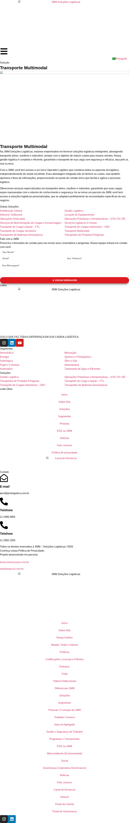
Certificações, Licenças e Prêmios (65, 659)
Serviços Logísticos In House (80, 223)
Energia (4, 357)
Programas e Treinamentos (64, 739)
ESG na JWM (64, 431)
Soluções (64, 409)
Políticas (64, 652)
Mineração (70, 352)
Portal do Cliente (64, 804)
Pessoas (64, 423)
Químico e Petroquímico (77, 357)
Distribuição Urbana (11, 210)
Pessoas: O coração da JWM (64, 710)
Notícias (64, 438)
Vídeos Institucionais (64, 681)
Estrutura (64, 666)
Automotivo (6, 368)
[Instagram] (4, 343)
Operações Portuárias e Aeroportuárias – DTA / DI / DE (94, 218)
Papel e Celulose (9, 365)
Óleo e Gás (70, 360)
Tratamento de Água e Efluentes (82, 368)
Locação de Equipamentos (79, 214)
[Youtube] (20, 343)
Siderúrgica (6, 360)
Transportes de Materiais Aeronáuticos (21, 235)
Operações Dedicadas (12, 218)
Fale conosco (64, 445)
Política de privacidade (64, 452)
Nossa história (64, 637)
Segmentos (64, 416)
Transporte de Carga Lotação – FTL (20, 226)
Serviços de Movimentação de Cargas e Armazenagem (30, 223)
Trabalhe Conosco (64, 717)
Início (64, 394)
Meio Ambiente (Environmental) (64, 753)
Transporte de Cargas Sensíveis (18, 231)
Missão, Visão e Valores (64, 645)
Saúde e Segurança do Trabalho (64, 731)
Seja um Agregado (64, 724)
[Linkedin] (12, 343)
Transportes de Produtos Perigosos (84, 235)
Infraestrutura (71, 365)
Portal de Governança (64, 811)
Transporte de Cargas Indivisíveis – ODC (87, 226)
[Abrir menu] (4, 51)
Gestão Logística (73, 210)
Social (64, 760)
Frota (64, 673)
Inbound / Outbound (11, 214)
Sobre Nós (64, 402)
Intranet (64, 797)
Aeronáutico (7, 352)
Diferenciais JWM (64, 688)
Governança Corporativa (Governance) (64, 768)
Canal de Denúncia (64, 789)
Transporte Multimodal (76, 231)
